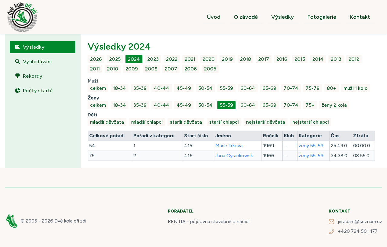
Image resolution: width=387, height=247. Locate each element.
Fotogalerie (321, 17)
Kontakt (360, 17)
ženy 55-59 (311, 145)
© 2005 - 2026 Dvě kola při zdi (53, 221)
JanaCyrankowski (234, 155)
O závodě (246, 17)
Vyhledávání (37, 61)
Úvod (213, 17)
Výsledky (282, 17)
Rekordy (33, 76)
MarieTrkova (228, 145)
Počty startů (38, 90)
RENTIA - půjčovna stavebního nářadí (208, 221)
